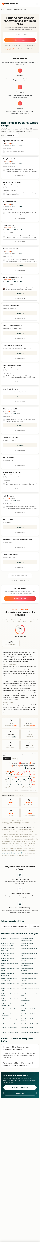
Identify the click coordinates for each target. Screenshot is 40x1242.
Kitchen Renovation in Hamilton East (10, 989)
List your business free (21, 1087)
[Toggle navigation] (37, 4)
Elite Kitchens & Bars (10, 554)
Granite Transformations (12, 472)
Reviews (7, 758)
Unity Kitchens (8, 519)
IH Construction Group (10, 437)
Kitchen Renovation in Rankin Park (29, 984)
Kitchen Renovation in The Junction (28, 979)
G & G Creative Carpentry (12, 182)
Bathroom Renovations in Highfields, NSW (15, 926)
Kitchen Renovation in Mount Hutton (29, 1009)
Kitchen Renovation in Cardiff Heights (9, 999)
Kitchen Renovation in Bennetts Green (7, 1004)
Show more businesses (19, 576)
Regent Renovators (10, 202)
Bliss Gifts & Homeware (11, 389)
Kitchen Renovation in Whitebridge (27, 944)
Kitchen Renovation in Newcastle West (27, 999)
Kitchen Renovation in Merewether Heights (7, 944)
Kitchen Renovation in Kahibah (10, 938)
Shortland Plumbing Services (13, 277)
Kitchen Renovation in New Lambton (28, 959)
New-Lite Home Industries (12, 365)
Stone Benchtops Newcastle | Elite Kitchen (18, 539)
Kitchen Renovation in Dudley (29, 973)
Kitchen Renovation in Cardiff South (9, 994)
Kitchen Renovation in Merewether (7, 959)
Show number (21, 175)
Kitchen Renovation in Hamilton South (10, 969)
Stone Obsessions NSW (11, 249)
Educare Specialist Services (12, 345)
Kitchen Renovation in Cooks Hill (29, 1014)
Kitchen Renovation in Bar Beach (28, 1004)
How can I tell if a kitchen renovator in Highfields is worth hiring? (17, 1048)
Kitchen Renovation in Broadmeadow (27, 964)
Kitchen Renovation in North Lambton (9, 1028)
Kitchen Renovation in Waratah (10, 1024)
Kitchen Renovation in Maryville (30, 1032)
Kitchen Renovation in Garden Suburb (9, 964)
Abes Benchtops (8, 457)
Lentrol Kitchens (8, 496)
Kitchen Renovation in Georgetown (7, 1014)
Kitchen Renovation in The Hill (9, 1032)
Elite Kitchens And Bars (11, 409)
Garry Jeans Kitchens (10, 159)
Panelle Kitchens (9, 225)
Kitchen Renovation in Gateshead (27, 969)
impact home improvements (13, 141)
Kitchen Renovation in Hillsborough (7, 974)
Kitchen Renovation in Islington (10, 1019)
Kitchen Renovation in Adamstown (7, 949)
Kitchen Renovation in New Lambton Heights (8, 979)
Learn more (20, 1093)
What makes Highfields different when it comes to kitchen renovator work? (18, 1064)
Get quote (20, 265)
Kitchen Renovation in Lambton (30, 988)
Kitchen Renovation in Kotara (29, 948)
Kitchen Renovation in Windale (10, 1009)
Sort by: (3, 135)
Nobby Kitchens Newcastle (12, 325)
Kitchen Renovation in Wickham (27, 1019)
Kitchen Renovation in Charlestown (7, 954)
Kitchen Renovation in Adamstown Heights (27, 939)
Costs (14, 758)
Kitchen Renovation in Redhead (27, 1028)
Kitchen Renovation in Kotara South (29, 954)
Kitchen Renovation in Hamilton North (30, 994)
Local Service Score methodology (13, 853)
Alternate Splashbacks (11, 305)
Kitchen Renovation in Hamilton (10, 983)
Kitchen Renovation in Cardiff (29, 1024)
